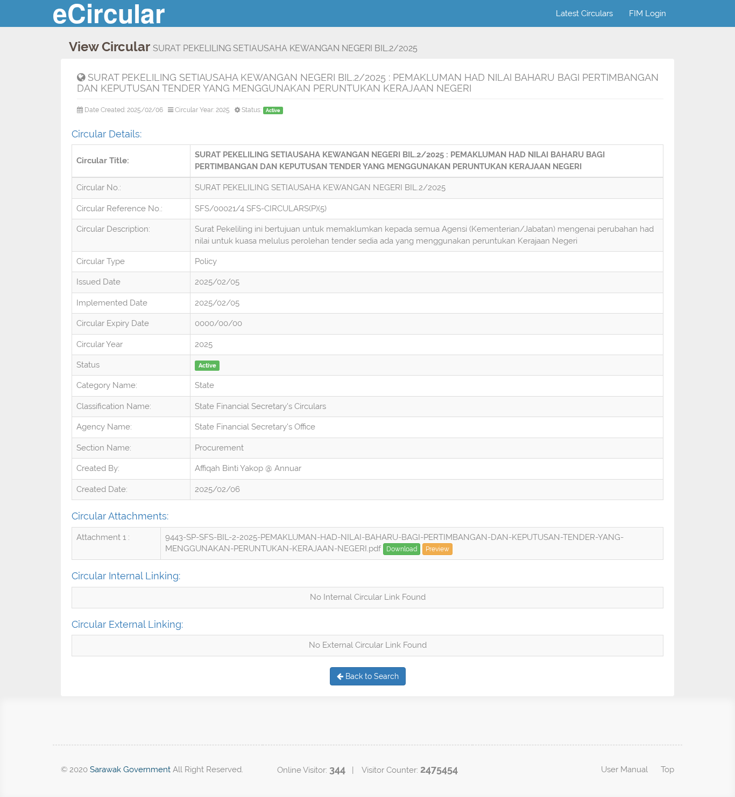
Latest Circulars (584, 13)
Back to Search (371, 676)
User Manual (624, 769)
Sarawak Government (130, 769)
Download (401, 549)
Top (667, 769)
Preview (437, 549)
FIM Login (647, 13)
